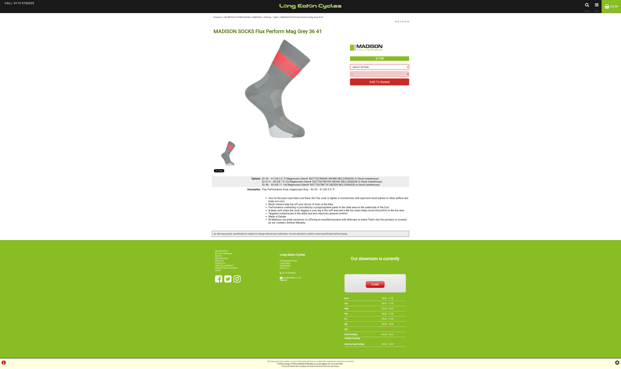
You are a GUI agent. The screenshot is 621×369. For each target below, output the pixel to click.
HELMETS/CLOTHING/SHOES (237, 17)
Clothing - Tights (271, 17)
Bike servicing (221, 258)
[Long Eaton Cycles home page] (310, 6)
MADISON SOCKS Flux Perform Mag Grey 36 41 (302, 17)
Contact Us (220, 263)
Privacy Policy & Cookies (226, 268)
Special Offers (221, 251)
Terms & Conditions (224, 265)
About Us (219, 260)
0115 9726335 (288, 273)
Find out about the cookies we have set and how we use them (310, 366)
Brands (218, 256)
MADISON (256, 17)
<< (396, 21)
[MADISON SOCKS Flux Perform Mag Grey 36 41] (277, 89)
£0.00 (613, 6)
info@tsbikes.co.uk (292, 278)
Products (217, 17)
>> (408, 21)
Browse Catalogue (223, 253)
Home (218, 270)
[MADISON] (366, 54)
